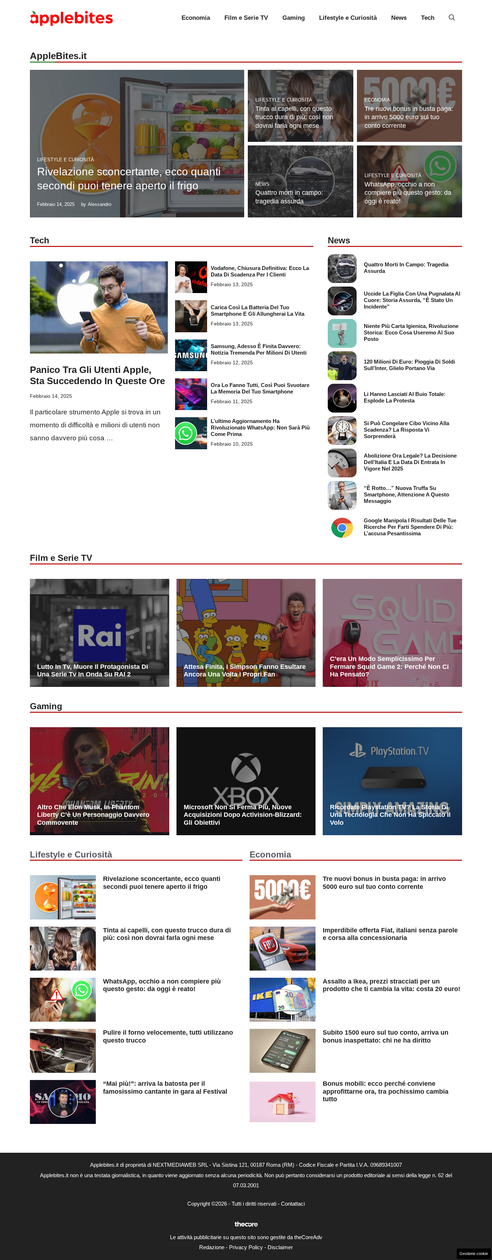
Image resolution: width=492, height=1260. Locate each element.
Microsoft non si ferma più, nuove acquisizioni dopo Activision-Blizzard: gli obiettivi (243, 815)
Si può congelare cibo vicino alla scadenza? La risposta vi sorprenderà (406, 429)
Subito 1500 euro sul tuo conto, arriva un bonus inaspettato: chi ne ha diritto (385, 1036)
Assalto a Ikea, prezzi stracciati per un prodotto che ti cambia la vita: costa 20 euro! (391, 985)
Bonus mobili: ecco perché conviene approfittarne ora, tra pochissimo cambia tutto (385, 1091)
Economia (196, 17)
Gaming (293, 17)
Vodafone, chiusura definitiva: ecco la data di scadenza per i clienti (260, 271)
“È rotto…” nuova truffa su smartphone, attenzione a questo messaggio (406, 494)
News (399, 17)
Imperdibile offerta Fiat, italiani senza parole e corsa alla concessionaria (390, 934)
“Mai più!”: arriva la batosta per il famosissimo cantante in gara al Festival (165, 1087)
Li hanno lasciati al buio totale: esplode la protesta (405, 397)
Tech (427, 17)
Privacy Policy (246, 1247)
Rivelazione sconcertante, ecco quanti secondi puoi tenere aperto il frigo (161, 882)
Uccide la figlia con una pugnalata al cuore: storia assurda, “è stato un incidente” (412, 300)
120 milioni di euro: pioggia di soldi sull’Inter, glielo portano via (409, 365)
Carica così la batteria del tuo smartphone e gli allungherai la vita (257, 310)
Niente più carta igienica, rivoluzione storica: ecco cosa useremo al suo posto (411, 332)
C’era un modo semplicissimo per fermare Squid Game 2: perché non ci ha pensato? (389, 666)
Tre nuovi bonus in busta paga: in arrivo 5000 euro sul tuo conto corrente (408, 117)
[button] (452, 18)
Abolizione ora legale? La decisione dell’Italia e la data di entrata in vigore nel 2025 (410, 462)
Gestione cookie (474, 1253)
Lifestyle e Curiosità (348, 17)
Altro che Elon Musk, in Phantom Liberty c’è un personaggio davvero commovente (93, 815)
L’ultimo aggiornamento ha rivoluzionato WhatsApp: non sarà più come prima (260, 427)
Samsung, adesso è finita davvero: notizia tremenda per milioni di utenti (259, 349)
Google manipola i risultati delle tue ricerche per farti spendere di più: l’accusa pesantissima (410, 526)
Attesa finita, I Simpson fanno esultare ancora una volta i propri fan (245, 670)
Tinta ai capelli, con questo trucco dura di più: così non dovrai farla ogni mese (294, 117)
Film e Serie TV (246, 17)
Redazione (211, 1247)
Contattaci (293, 1204)
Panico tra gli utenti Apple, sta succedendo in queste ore (97, 375)
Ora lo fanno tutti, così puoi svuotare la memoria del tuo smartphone (260, 388)
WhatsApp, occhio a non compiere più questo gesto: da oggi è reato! (407, 193)
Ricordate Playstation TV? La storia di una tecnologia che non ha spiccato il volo (390, 815)
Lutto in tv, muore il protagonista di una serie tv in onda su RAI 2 (92, 670)
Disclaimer (280, 1247)
